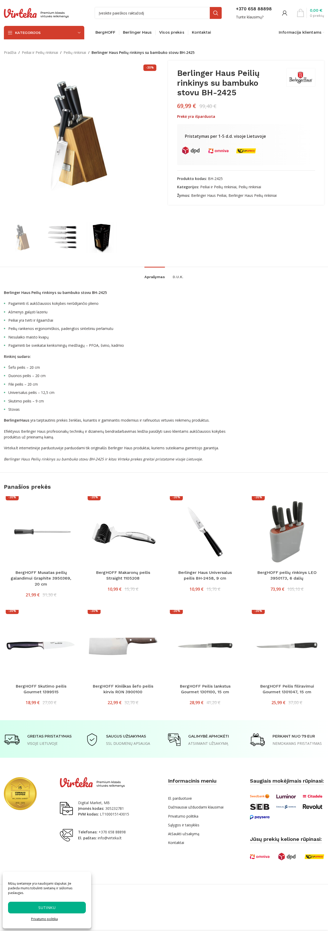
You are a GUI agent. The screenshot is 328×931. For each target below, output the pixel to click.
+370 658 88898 (112, 831)
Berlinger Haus (33, 431)
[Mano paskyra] (285, 13)
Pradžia (10, 52)
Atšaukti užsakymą (183, 833)
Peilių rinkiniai (75, 52)
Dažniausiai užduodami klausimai (196, 807)
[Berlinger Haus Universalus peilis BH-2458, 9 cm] (205, 531)
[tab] (154, 274)
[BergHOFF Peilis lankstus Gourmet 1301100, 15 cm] (205, 645)
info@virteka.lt (110, 837)
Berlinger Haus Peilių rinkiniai (252, 195)
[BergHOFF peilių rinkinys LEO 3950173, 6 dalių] (287, 531)
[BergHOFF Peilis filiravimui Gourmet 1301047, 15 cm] (287, 645)
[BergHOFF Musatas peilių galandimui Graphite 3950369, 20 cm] (41, 531)
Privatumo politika (44, 919)
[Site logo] (36, 12)
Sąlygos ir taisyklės (183, 824)
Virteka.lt (11, 447)
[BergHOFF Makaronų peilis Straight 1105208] (123, 531)
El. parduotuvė (180, 798)
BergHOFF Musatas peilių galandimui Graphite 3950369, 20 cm (41, 578)
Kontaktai (176, 842)
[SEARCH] (216, 13)
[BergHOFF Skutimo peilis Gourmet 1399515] (41, 645)
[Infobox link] (254, 13)
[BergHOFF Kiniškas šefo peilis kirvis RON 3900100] (123, 645)
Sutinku (46, 907)
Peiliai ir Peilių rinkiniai (40, 52)
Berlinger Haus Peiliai (208, 195)
